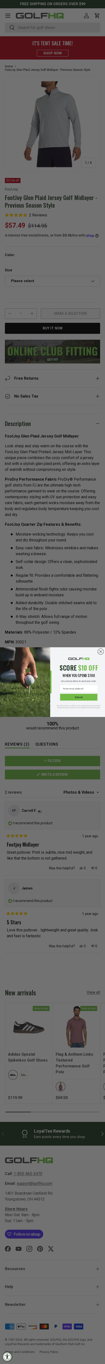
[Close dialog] (101, 651)
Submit (79, 697)
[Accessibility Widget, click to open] (7, 1357)
